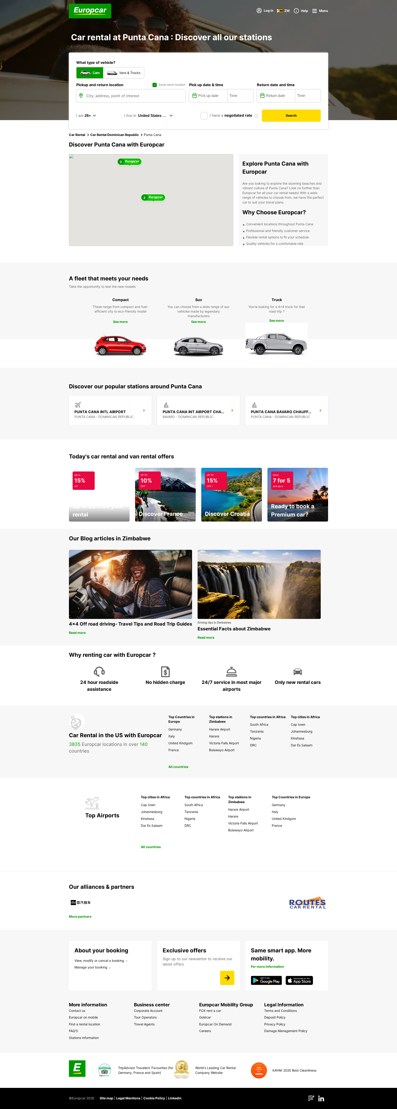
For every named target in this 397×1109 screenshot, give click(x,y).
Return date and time (276, 84)
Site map (106, 1098)
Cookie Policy (154, 1098)
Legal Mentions (128, 1098)
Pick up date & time (206, 84)
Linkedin (174, 1098)
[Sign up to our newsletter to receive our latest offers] (227, 978)
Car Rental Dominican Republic (114, 135)
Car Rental (77, 135)
